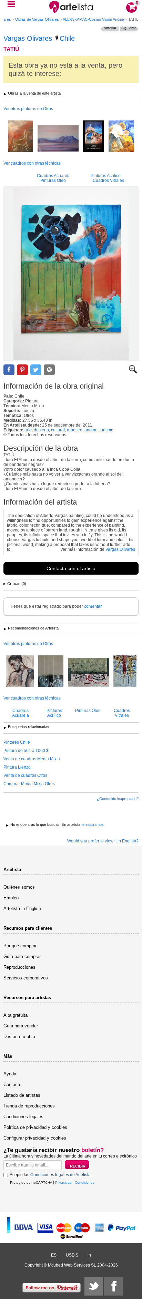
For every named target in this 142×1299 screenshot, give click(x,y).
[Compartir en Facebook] (8, 369)
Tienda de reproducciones (29, 1105)
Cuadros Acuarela (54, 175)
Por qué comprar (20, 945)
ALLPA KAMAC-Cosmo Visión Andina (93, 19)
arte (28, 430)
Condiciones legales (23, 1116)
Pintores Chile (16, 742)
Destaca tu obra (19, 1036)
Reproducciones (19, 967)
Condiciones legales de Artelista (60, 1174)
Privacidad (63, 1182)
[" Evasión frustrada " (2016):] (125, 672)
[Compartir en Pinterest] (22, 369)
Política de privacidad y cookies (35, 1127)
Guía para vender (20, 1025)
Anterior (110, 28)
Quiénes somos (19, 887)
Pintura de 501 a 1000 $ (26, 750)
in (89, 1255)
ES (54, 1255)
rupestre (74, 430)
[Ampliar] (133, 372)
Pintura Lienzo (17, 767)
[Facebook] (113, 1286)
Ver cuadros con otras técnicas (32, 163)
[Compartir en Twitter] (35, 369)
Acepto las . (51, 1174)
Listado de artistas (21, 1095)
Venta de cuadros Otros (25, 775)
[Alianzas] (93, 137)
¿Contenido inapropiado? (118, 799)
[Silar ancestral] (21, 137)
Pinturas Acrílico (106, 175)
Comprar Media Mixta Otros (29, 783)
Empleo (11, 897)
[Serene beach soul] (20, 672)
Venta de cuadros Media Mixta (31, 758)
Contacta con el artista (71, 568)
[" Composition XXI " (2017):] (88, 673)
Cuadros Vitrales (108, 180)
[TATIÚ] (71, 273)
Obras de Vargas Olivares (37, 19)
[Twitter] (93, 1286)
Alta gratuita (15, 1015)
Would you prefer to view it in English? (103, 841)
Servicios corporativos (25, 977)
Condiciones (84, 1182)
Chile (67, 38)
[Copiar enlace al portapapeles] (49, 369)
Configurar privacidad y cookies (34, 1138)
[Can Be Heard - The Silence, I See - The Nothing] (51, 672)
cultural (58, 430)
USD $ (72, 1255)
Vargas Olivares (27, 38)
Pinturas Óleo (53, 180)
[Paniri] (58, 139)
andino (91, 430)
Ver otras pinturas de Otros (28, 108)
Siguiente (128, 28)
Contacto (12, 1084)
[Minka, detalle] (121, 137)
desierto (41, 430)
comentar (93, 606)
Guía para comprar (22, 956)
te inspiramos (92, 824)
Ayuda (9, 1073)
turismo (106, 430)
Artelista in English (22, 908)
